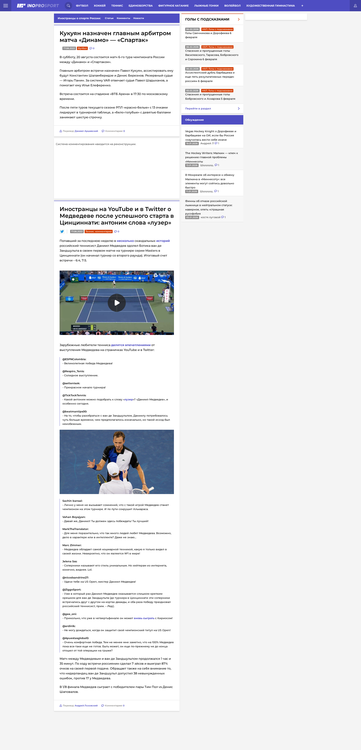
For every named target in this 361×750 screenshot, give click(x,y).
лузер (128, 399)
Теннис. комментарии (99, 231)
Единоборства (141, 5)
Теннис (117, 5)
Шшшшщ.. (207, 165)
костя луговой (211, 217)
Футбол (82, 5)
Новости (138, 18)
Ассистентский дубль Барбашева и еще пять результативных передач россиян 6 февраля (210, 77)
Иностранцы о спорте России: (79, 18)
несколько (125, 241)
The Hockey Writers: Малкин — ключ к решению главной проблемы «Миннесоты (211, 157)
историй (163, 241)
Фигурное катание (173, 5)
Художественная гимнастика (270, 5)
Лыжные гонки (206, 5)
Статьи (109, 18)
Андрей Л (207, 143)
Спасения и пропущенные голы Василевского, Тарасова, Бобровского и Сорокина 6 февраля (211, 55)
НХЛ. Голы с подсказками (217, 29)
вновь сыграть (144, 618)
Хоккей (100, 5)
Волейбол (232, 5)
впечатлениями (138, 345)
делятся (117, 345)
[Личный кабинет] (355, 5)
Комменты (123, 18)
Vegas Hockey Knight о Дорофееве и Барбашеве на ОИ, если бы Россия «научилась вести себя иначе (210, 135)
